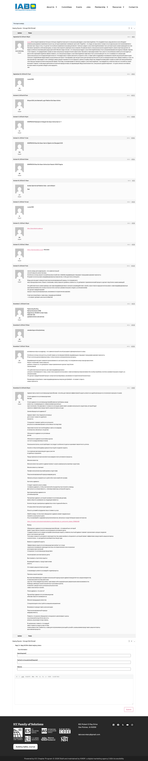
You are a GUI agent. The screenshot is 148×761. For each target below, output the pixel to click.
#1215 (133, 303)
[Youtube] (127, 725)
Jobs (88, 7)
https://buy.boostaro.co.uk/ (35, 249)
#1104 (133, 159)
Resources (117, 7)
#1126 (133, 202)
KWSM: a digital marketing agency (94, 758)
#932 (133, 37)
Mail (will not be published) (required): (27, 660)
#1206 (133, 266)
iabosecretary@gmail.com (89, 734)
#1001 (133, 74)
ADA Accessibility (116, 758)
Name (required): (21, 653)
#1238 (133, 325)
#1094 (133, 138)
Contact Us (133, 7)
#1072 (133, 95)
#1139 (133, 244)
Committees (67, 7)
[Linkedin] (113, 725)
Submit (128, 709)
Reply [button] (129, 37)
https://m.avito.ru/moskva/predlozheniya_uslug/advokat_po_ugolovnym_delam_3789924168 (53, 521)
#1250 (133, 346)
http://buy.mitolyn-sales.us (35, 228)
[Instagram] (132, 725)
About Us (50, 7)
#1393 (133, 388)
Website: (19, 666)
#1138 (133, 223)
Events (79, 7)
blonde (29, 42)
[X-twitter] (123, 725)
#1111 (133, 180)
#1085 (133, 116)
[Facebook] (118, 725)
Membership (100, 7)
